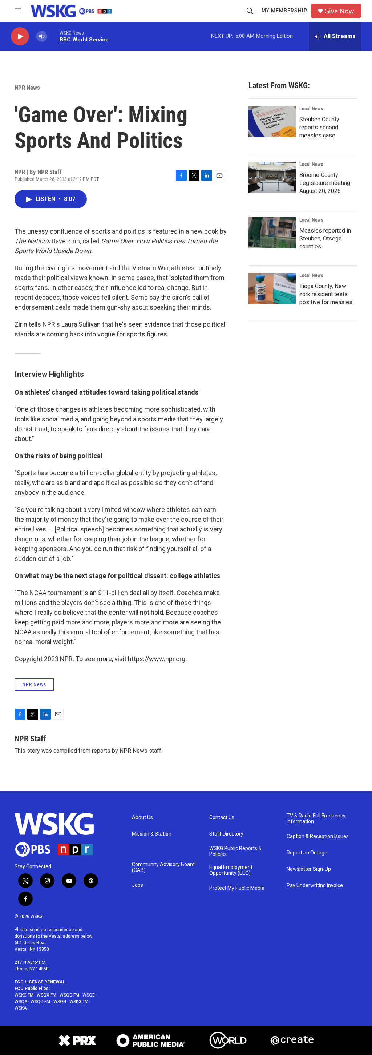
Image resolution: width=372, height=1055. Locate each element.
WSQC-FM (40, 1001)
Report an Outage (307, 853)
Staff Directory (226, 834)
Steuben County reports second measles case (319, 127)
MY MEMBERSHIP (284, 10)
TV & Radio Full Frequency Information (316, 818)
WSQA (21, 1001)
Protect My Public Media (236, 888)
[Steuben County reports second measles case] (272, 121)
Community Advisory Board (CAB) (163, 867)
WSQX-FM (46, 995)
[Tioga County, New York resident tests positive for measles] (272, 288)
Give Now (339, 11)
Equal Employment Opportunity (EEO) (230, 870)
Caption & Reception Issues (318, 836)
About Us (142, 817)
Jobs (137, 885)
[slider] (53, 36)
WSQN (59, 1001)
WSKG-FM (24, 995)
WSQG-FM (69, 995)
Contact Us (221, 817)
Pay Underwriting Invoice (315, 885)
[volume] (42, 36)
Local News (311, 109)
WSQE (88, 995)
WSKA (21, 1008)
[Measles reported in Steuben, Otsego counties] (272, 232)
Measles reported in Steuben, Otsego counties (325, 238)
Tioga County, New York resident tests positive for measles (325, 294)
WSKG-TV (78, 1001)
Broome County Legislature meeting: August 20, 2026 (325, 182)
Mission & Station (151, 834)
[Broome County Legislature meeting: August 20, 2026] (272, 177)
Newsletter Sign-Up (309, 869)
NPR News (27, 87)
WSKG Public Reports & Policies (235, 851)
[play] (20, 36)
